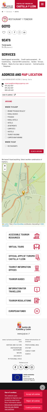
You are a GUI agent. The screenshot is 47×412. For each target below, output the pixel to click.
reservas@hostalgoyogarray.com (17, 83)
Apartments (12, 126)
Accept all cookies (33, 394)
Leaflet (6, 224)
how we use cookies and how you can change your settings (13, 407)
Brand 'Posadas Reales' (16, 111)
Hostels (11, 131)
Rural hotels (13, 120)
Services (9, 12)
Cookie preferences (33, 407)
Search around (36, 151)
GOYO (17, 12)
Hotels (10, 123)
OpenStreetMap (19, 224)
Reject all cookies (33, 400)
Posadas (11, 117)
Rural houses (13, 114)
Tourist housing (13, 134)
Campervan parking (15, 137)
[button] (5, 166)
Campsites (11, 128)
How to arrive (7, 95)
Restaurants (12, 146)
